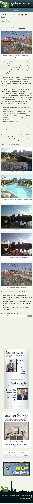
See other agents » (16, 379)
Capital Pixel (11, 136)
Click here (22, 28)
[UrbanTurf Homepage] (9, 6)
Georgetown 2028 (23, 89)
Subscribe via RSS (28, 495)
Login (14, 444)
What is (23, 444)
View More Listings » (16, 441)
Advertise (18, 495)
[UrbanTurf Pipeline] (16, 476)
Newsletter (13, 495)
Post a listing (22, 446)
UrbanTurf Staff (5, 21)
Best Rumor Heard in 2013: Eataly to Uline (14, 295)
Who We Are (7, 495)
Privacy (22, 495)
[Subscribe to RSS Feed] (31, 496)
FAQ (14, 446)
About (3, 495)
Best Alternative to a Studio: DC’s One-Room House (17, 301)
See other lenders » (16, 406)
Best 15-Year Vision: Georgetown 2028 (14, 15)
